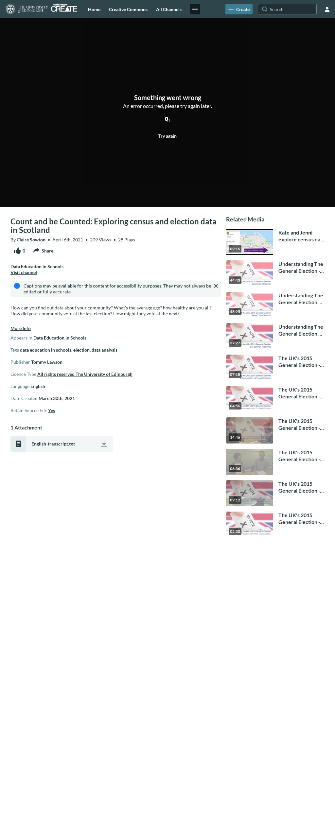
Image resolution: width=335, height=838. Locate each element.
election (81, 350)
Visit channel (23, 272)
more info (20, 328)
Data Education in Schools (59, 337)
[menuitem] (94, 9)
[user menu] (327, 9)
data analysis (104, 350)
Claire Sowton (31, 239)
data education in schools (45, 350)
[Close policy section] (216, 286)
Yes (51, 410)
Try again (167, 136)
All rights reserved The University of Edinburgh (84, 374)
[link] (239, 9)
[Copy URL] (167, 120)
